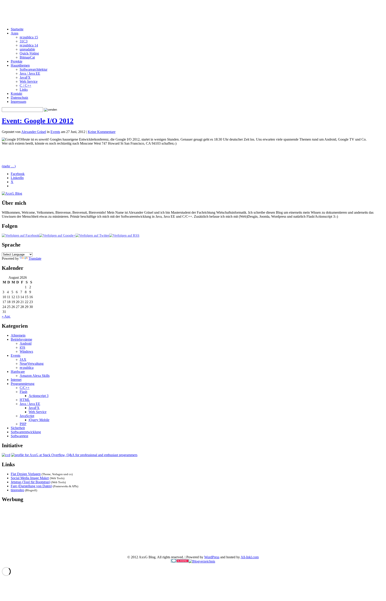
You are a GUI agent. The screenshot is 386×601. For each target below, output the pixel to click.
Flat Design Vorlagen (26, 474)
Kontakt (16, 93)
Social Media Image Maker (30, 478)
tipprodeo (17, 490)
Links (24, 89)
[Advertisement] (193, 14)
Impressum (18, 101)
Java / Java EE (30, 73)
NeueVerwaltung (32, 363)
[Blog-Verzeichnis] (180, 561)
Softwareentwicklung (26, 432)
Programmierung (22, 384)
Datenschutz (19, 97)
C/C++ (24, 388)
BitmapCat (27, 57)
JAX (23, 359)
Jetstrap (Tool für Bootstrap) (30, 482)
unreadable (27, 49)
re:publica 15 (29, 37)
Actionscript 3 (38, 396)
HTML (25, 400)
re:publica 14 (29, 45)
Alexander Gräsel (33, 132)
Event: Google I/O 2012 (37, 121)
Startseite (17, 29)
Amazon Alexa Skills (35, 375)
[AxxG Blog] (12, 193)
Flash (23, 392)
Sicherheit (18, 428)
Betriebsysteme (21, 339)
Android (25, 343)
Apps (14, 33)
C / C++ (25, 85)
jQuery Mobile (39, 420)
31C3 (23, 41)
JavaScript (27, 416)
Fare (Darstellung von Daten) (31, 486)
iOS (22, 347)
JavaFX (25, 77)
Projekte (16, 61)
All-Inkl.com (250, 557)
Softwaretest (19, 436)
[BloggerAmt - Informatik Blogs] (202, 561)
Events (55, 132)
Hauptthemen (20, 65)
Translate (35, 258)
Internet (16, 380)
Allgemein (18, 335)
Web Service (29, 81)
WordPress (211, 557)
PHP (23, 424)
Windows (26, 351)
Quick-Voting (29, 53)
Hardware (18, 371)
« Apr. (6, 316)
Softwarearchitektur (33, 69)
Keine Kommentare (101, 132)
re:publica (27, 367)
